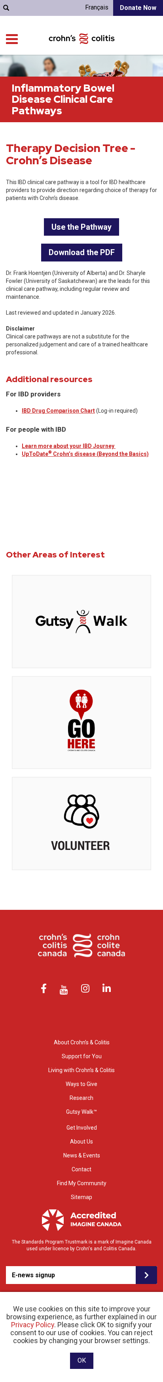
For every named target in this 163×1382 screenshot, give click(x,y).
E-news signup (33, 1275)
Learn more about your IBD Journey (69, 446)
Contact (81, 1169)
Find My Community (81, 1183)
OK (82, 1360)
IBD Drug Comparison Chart (58, 410)
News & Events (81, 1155)
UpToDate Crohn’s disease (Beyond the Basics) (85, 454)
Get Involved (81, 1127)
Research (81, 1098)
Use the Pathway (81, 227)
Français (96, 7)
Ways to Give (81, 1084)
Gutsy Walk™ (81, 1112)
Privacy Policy (32, 1324)
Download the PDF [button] (82, 252)
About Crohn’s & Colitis (82, 1042)
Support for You (82, 1056)
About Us (81, 1141)
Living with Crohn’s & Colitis (81, 1070)
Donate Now (138, 8)
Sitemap (81, 1197)
